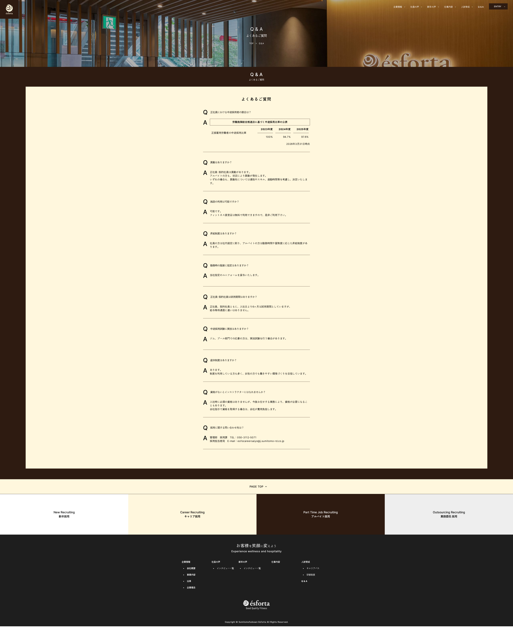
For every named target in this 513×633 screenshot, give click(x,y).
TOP (251, 43)
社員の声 (216, 562)
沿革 (189, 581)
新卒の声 (243, 562)
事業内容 (191, 574)
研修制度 (311, 574)
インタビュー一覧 (225, 568)
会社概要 (191, 568)
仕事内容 (275, 562)
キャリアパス (313, 568)
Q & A (481, 6)
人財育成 (305, 562)
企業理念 (191, 587)
